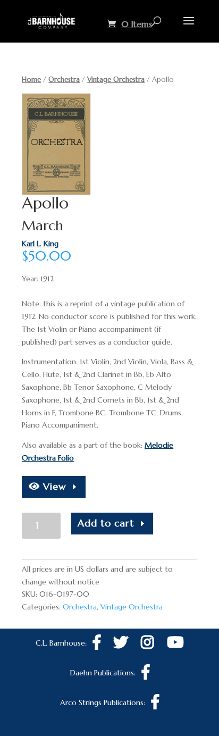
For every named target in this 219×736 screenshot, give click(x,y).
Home (31, 79)
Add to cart (106, 523)
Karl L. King (40, 243)
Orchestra (64, 79)
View (53, 486)
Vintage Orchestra (116, 79)
